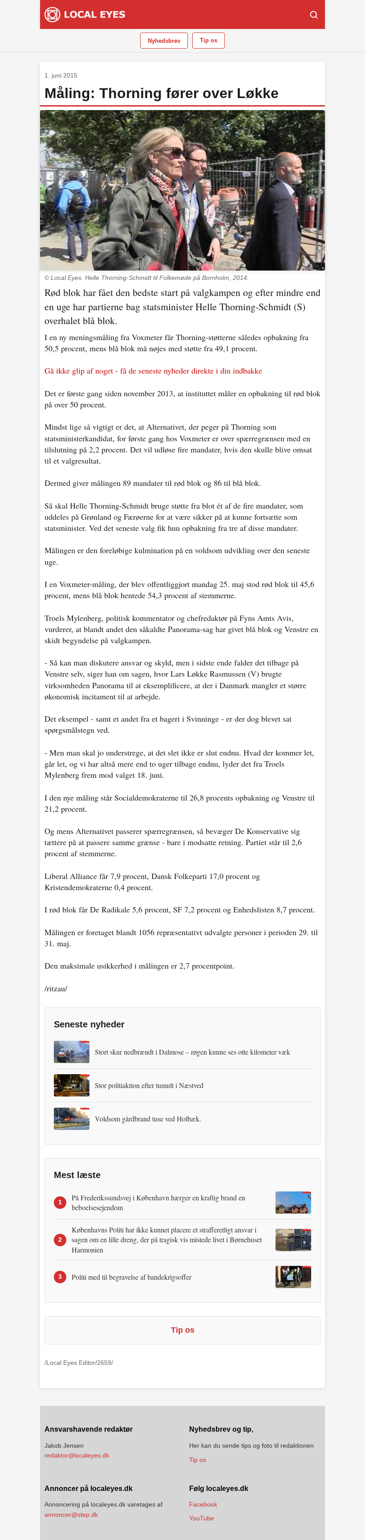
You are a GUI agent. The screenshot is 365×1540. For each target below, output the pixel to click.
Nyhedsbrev (164, 40)
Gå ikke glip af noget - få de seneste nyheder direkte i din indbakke (153, 370)
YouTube (201, 1518)
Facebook (203, 1504)
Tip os (208, 40)
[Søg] (313, 14)
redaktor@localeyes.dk (77, 1455)
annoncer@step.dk (71, 1514)
